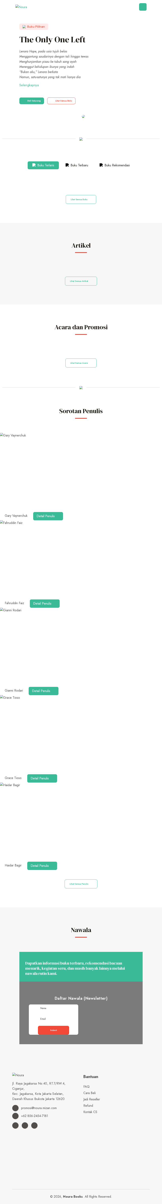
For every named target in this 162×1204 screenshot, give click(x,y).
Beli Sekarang (34, 100)
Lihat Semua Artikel (79, 281)
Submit (53, 1030)
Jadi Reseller (91, 1099)
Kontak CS (90, 1112)
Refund (88, 1105)
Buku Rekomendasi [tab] (117, 165)
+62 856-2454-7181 (34, 1116)
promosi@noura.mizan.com (38, 1108)
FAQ (86, 1086)
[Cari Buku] (84, 1118)
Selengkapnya (29, 85)
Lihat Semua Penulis (79, 883)
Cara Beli (89, 1093)
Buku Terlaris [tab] (45, 165)
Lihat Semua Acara (79, 362)
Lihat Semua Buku (63, 100)
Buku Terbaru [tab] (79, 165)
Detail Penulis (46, 516)
